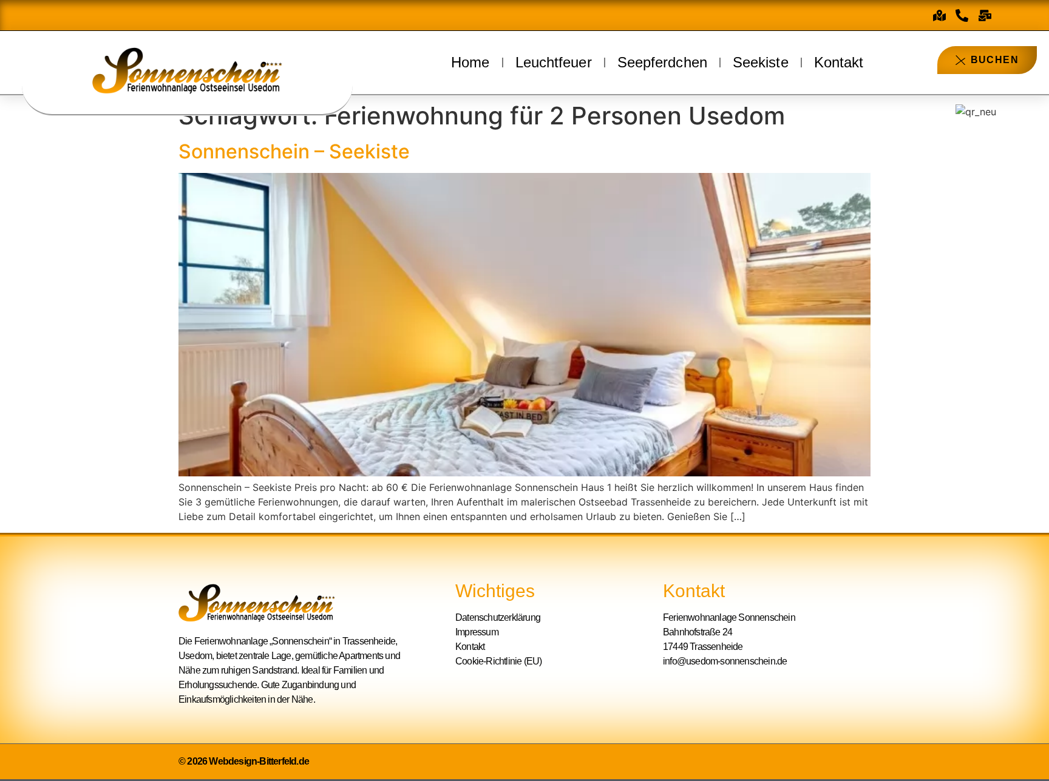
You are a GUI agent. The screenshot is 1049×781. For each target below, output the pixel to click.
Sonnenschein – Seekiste (294, 151)
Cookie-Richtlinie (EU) (498, 661)
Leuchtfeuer (553, 62)
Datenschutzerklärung (497, 617)
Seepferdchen (662, 62)
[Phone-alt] (962, 15)
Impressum (476, 632)
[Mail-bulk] (985, 15)
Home (470, 62)
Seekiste (761, 62)
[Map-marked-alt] (939, 15)
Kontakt (839, 62)
